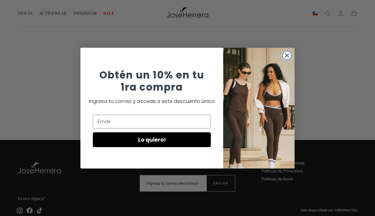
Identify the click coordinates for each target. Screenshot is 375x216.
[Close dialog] (286, 55)
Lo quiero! (152, 139)
